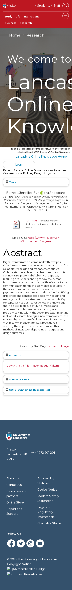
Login (19, 164)
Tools (12, 182)
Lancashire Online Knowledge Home (41, 156)
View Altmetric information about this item (33, 365)
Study (8, 16)
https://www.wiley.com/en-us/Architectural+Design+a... (39, 239)
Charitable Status (49, 523)
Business (10, 22)
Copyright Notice (19, 564)
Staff (56, 5)
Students (43, 5)
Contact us (14, 485)
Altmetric (14, 355)
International (31, 16)
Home (14, 35)
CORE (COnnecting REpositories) (29, 389)
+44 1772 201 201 (43, 452)
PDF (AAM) (31, 220)
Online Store (15, 502)
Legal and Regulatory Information (45, 512)
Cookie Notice (47, 489)
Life (17, 16)
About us (12, 478)
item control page (58, 346)
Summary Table (18, 379)
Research (26, 22)
